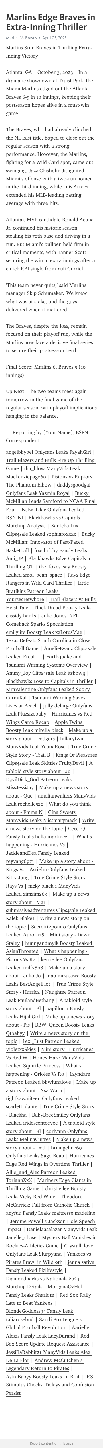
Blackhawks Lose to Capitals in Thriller (49, 681)
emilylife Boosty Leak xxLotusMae (44, 632)
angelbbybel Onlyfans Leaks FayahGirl (48, 452)
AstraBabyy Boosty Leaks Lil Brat (43, 1376)
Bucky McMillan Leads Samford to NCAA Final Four (51, 501)
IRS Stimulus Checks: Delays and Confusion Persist (50, 1384)
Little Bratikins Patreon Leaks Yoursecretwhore (48, 591)
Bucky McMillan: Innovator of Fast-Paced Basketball (51, 542)
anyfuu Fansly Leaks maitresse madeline (50, 1213)
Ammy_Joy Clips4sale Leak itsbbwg (45, 673)
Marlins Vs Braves (21, 37)
